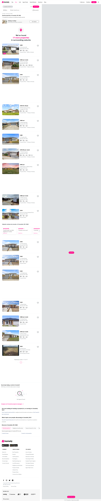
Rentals (14, 454)
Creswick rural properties (26, 433)
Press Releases (5, 454)
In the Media (4, 456)
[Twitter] (9, 480)
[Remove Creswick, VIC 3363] (11, 6)
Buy (12, 2)
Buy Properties (15, 452)
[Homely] (10, 441)
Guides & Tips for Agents (30, 461)
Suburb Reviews (33, 2)
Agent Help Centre (29, 467)
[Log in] (98, 2)
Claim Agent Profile (30, 458)
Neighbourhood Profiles (17, 465)
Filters (6, 10)
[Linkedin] (12, 480)
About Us (4, 452)
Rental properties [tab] (6, 428)
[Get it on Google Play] (14, 445)
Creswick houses (5, 433)
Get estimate (34, 21)
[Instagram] (6, 480)
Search (36, 6)
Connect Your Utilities (17, 474)
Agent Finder (25, 2)
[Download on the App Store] (6, 445)
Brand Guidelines (5, 458)
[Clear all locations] (31, 7)
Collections (82, 2)
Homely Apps (5, 461)
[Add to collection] (37, 45)
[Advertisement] (21, 93)
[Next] (39, 231)
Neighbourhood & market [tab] (18, 428)
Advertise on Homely (30, 456)
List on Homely (29, 452)
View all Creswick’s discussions (8, 419)
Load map (71, 252)
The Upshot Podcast (30, 463)
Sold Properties (16, 456)
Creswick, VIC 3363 (9, 13)
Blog (45, 2)
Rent (16, 2)
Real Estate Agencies (17, 461)
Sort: (15, 10)
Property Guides (16, 467)
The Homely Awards (30, 465)
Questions (40, 2)
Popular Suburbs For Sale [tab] (31, 428)
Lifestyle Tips (15, 469)
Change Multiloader (30, 454)
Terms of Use (13, 486)
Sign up (93, 2)
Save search (36, 10)
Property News (15, 472)
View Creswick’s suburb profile (8, 412)
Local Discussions (16, 463)
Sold (20, 2)
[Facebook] (3, 480)
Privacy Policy (6, 486)
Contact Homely (5, 463)
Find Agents (15, 458)
